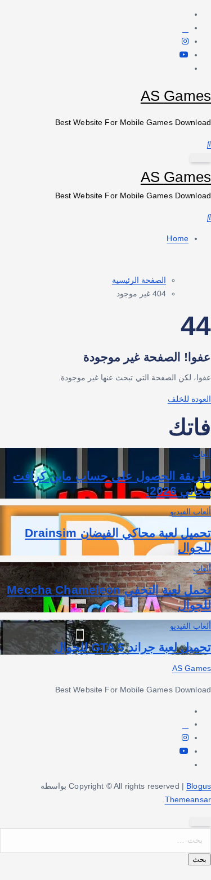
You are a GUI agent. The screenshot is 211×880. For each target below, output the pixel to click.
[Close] (200, 821)
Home (177, 238)
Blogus (198, 785)
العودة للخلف (189, 398)
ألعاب (202, 454)
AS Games (176, 95)
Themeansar (188, 799)
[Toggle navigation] (200, 157)
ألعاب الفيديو (190, 511)
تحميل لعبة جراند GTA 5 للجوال (133, 647)
